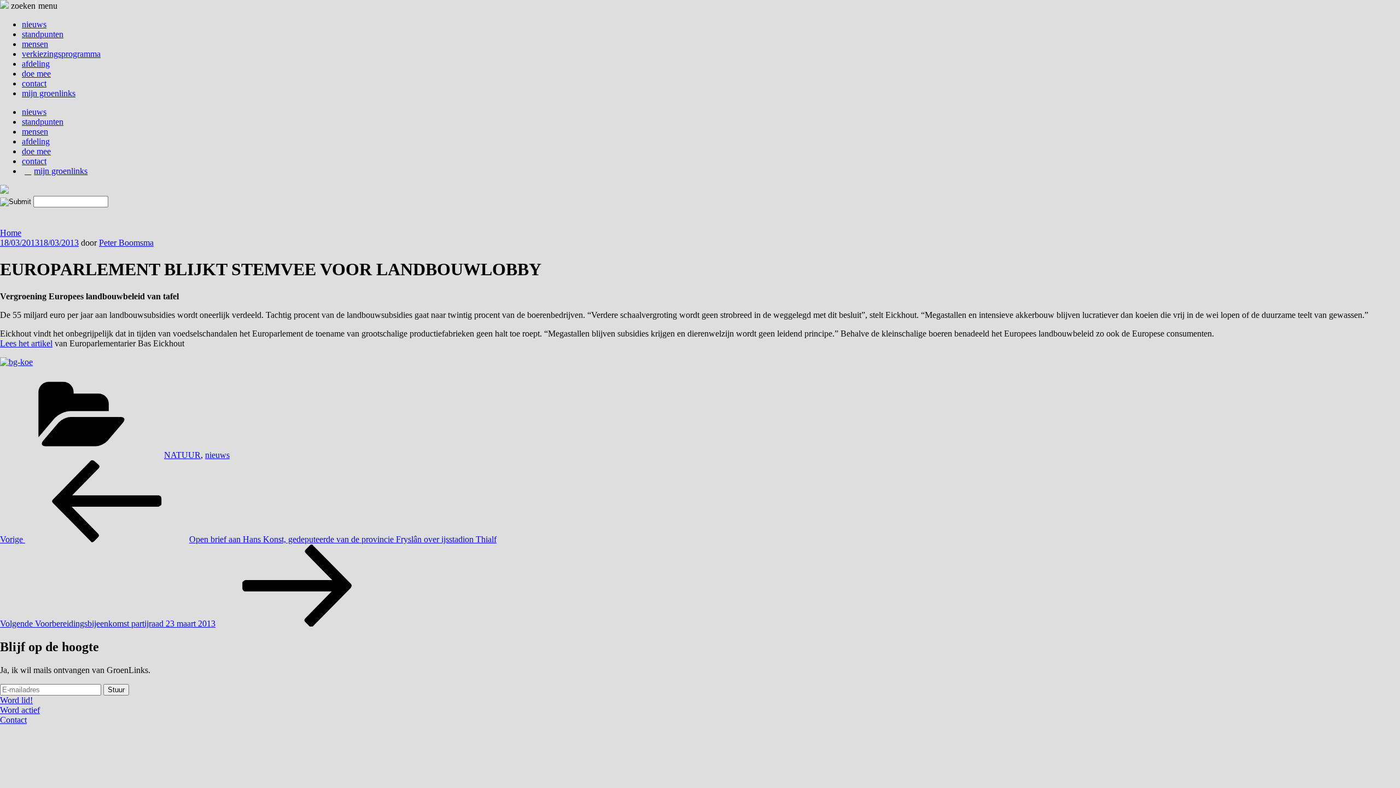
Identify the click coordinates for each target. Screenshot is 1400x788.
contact (34, 83)
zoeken (22, 5)
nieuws (34, 24)
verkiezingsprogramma (61, 54)
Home (10, 232)
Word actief (20, 710)
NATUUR (182, 455)
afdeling (36, 63)
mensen (35, 44)
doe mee (36, 73)
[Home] (4, 190)
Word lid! (16, 700)
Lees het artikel (26, 343)
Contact (13, 720)
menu (47, 5)
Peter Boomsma (126, 242)
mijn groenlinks (48, 93)
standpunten (42, 34)
